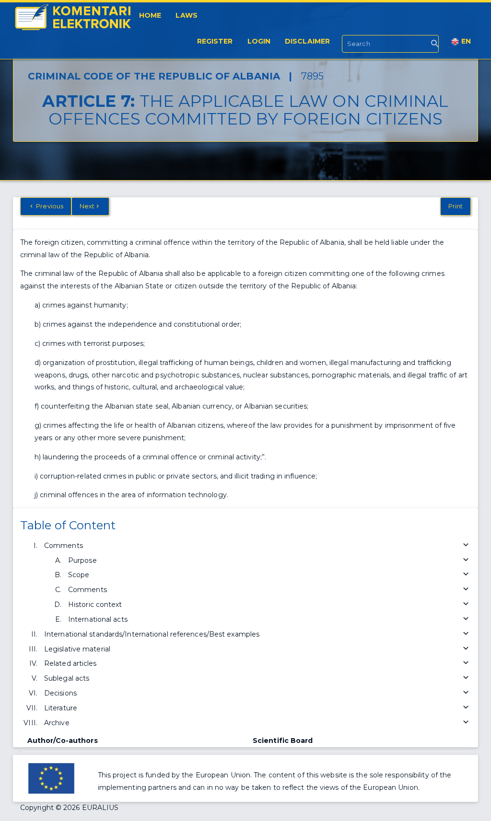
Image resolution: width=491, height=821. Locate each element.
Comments (63, 545)
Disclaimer (307, 41)
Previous (49, 206)
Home (150, 15)
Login (259, 41)
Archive (57, 722)
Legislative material (77, 649)
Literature (60, 708)
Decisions (60, 693)
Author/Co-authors (62, 740)
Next (87, 206)
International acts (98, 619)
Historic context (95, 604)
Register (215, 41)
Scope (79, 574)
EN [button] (465, 41)
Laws (186, 15)
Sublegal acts (66, 678)
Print (455, 206)
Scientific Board (283, 740)
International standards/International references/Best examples (151, 634)
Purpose (82, 560)
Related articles (70, 663)
